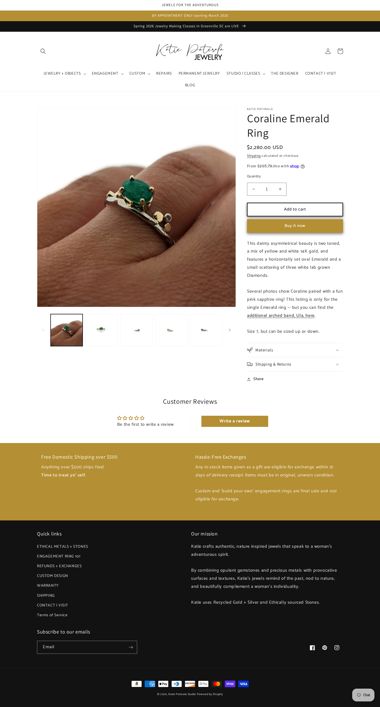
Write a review (234, 421)
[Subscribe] (131, 647)
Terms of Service (52, 615)
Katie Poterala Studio (182, 694)
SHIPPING (46, 596)
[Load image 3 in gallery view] (136, 330)
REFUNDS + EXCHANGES (59, 566)
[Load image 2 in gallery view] (101, 330)
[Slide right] (230, 330)
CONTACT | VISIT (52, 605)
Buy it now (295, 225)
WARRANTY (48, 586)
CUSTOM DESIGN (52, 576)
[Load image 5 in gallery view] (206, 330)
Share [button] (258, 379)
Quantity (254, 176)
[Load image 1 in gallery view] (67, 330)
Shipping (254, 155)
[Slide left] (43, 330)
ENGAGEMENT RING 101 (58, 556)
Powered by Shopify (210, 694)
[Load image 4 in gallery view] (171, 330)
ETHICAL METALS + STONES (62, 547)
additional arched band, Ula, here (281, 315)
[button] (43, 51)
